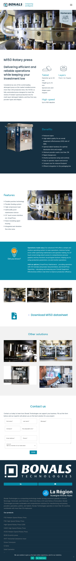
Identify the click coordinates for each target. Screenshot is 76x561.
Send (33, 452)
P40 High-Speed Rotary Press (14, 521)
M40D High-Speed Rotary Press (15, 528)
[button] (71, 4)
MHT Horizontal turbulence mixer (15, 539)
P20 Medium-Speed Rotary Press (15, 518)
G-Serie (6, 546)
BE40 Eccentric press (11, 535)
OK (32, 558)
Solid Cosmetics (9, 549)
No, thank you (40, 558)
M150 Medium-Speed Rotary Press (16, 532)
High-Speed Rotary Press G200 (14, 525)
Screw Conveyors (10, 542)
